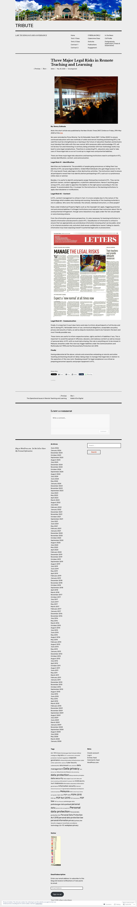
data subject (67, 778)
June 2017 (55, 602)
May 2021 (54, 526)
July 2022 (54, 505)
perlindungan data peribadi (61, 804)
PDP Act (53, 798)
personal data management (62, 808)
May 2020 (54, 547)
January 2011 (56, 680)
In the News (109, 35)
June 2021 (55, 524)
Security (53, 823)
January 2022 (56, 509)
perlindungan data (69, 801)
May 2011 (54, 673)
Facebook (69, 781)
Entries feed (92, 758)
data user (79, 778)
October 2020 (56, 538)
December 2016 (56, 613)
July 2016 (54, 618)
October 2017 (56, 597)
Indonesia (59, 783)
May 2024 (54, 481)
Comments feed (93, 760)
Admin (53, 69)
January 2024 (56, 483)
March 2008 (55, 739)
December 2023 (57, 486)
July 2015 (54, 630)
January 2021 (56, 531)
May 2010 (54, 699)
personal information (59, 820)
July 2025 (54, 462)
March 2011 (55, 675)
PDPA (69, 795)
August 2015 (55, 628)
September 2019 (57, 561)
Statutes (91, 41)
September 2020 (57, 540)
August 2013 (55, 644)
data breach (64, 765)
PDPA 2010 (76, 794)
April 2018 (54, 590)
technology (55, 825)
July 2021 (54, 521)
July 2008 (54, 734)
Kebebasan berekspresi (77, 788)
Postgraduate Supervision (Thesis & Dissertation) (112, 43)
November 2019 (56, 557)
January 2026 (56, 450)
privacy (72, 820)
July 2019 (54, 566)
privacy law (78, 820)
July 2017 (54, 599)
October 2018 (56, 585)
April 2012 (54, 663)
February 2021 (56, 528)
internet (78, 786)
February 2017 (56, 609)
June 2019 (55, 569)
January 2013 (56, 651)
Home (73, 35)
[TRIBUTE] (68, 10)
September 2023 (57, 491)
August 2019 (55, 564)
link (61, 133)
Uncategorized (72, 69)
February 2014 (56, 642)
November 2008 (57, 727)
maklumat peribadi (55, 791)
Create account (93, 753)
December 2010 (56, 682)
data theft (73, 778)
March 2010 (55, 703)
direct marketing (55, 781)
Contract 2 (74, 48)
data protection (60, 774)
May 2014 (54, 640)
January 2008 (56, 741)
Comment (103, 431)
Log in (89, 755)
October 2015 (56, 625)
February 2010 (56, 706)
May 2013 (54, 649)
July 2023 (54, 493)
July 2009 (54, 718)
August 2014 (55, 637)
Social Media (66, 823)
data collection (72, 765)
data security (57, 778)
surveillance (73, 823)
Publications (92, 45)
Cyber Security (71, 763)
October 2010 (56, 687)
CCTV (65, 755)
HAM (73, 781)
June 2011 (54, 670)
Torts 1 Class (75, 38)
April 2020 (54, 550)
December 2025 (57, 453)
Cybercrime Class (94, 38)
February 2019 (56, 576)
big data (61, 755)
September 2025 (57, 457)
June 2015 (55, 632)
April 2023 (54, 498)
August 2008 (56, 732)
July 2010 (54, 694)
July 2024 (54, 476)
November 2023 (57, 488)
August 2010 (55, 692)
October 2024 (56, 469)
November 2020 (57, 536)
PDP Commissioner (75, 798)
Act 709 (53, 753)
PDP (65, 795)
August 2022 (55, 502)
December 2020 (57, 533)
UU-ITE (61, 825)
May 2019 (54, 571)
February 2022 (56, 507)
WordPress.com (93, 762)
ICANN (77, 781)
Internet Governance (56, 788)
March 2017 (55, 606)
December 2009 (57, 708)
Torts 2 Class (75, 41)
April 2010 (54, 701)
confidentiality (70, 755)
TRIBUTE (24, 25)
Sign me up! (57, 894)
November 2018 (56, 583)
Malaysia (64, 791)
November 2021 (56, 514)
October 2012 (56, 656)
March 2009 (55, 722)
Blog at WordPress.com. (23, 448)
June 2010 (55, 696)
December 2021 (56, 512)
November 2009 (57, 711)
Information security (67, 786)
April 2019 (54, 573)
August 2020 (55, 543)
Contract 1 (74, 45)
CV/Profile (108, 38)
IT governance (66, 788)
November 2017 (56, 595)
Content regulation (62, 758)
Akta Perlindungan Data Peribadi (67, 753)
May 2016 (54, 621)
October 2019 (56, 559)
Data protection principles (76, 775)
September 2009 (57, 713)
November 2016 (56, 616)
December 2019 (56, 554)
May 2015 (54, 635)
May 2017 (54, 604)
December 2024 (57, 465)
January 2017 (56, 611)
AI (57, 753)
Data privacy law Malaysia (64, 772)
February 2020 (56, 552)
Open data (60, 795)
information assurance (70, 783)
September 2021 (57, 519)
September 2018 (57, 588)
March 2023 (55, 500)
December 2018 (56, 580)
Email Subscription (58, 874)
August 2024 (55, 474)
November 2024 (57, 467)
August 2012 (55, 658)
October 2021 (56, 517)
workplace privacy (71, 825)
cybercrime (58, 762)
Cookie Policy (38, 903)
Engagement (92, 48)
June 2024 (55, 479)
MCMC (71, 791)
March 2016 (55, 623)
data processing (75, 772)
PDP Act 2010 (63, 798)
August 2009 (55, 715)
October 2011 (55, 666)
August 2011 (55, 668)
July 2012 (54, 661)
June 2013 (55, 647)
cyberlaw (63, 762)
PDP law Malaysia (59, 801)
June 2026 (55, 448)
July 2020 (54, 545)
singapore (59, 823)
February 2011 (56, 677)
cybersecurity (55, 765)
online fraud (76, 791)
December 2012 (56, 654)
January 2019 (56, 578)
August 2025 (55, 460)
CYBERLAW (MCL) (94, 35)
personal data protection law (71, 817)
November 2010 (56, 684)
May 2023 (54, 495)
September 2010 (57, 689)
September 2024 (57, 472)
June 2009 (55, 720)
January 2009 (56, 725)
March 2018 (55, 592)
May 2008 (54, 736)
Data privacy (71, 768)
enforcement (63, 781)
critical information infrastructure (70, 760)
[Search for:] (104, 445)
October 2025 (56, 455)
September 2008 (57, 729)
